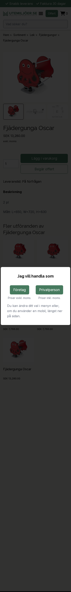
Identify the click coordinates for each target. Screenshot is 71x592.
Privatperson (49, 290)
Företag (19, 290)
